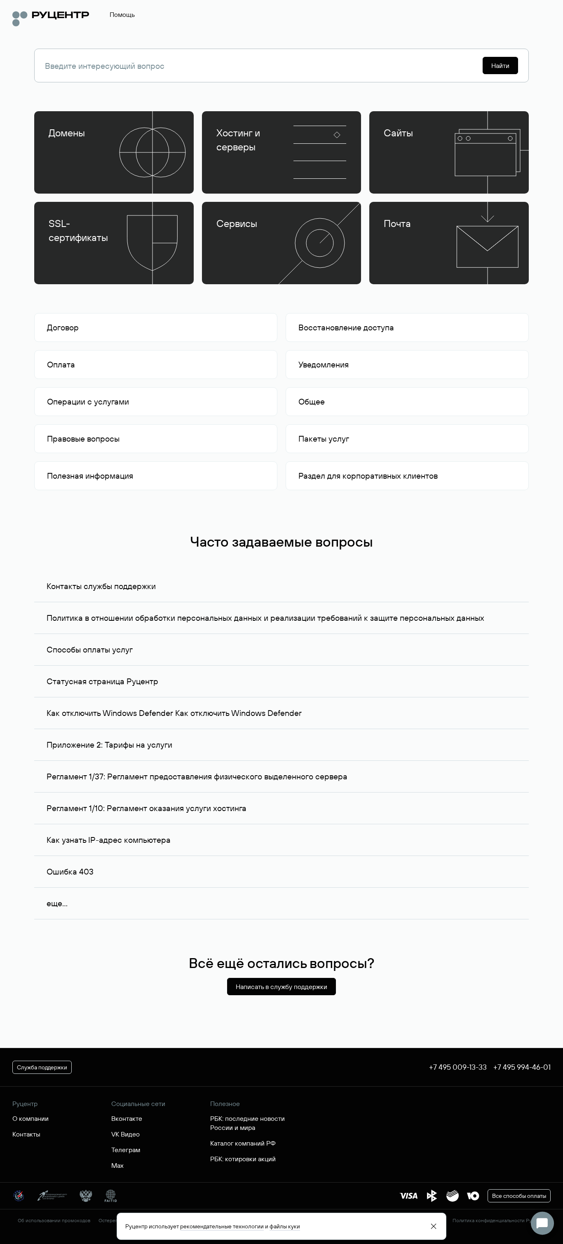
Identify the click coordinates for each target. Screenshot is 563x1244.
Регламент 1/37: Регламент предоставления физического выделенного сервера (197, 776)
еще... (57, 903)
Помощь (122, 14)
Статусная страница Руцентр (102, 681)
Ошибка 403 (70, 871)
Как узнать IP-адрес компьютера (109, 840)
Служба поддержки (42, 1067)
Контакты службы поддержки (101, 586)
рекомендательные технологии (222, 1226)
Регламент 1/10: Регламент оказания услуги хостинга (146, 808)
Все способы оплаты (519, 1196)
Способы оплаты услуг (90, 649)
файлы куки (285, 1226)
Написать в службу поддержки (281, 986)
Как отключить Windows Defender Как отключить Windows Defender (174, 713)
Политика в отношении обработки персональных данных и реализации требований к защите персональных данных (265, 618)
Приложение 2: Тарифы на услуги (109, 744)
